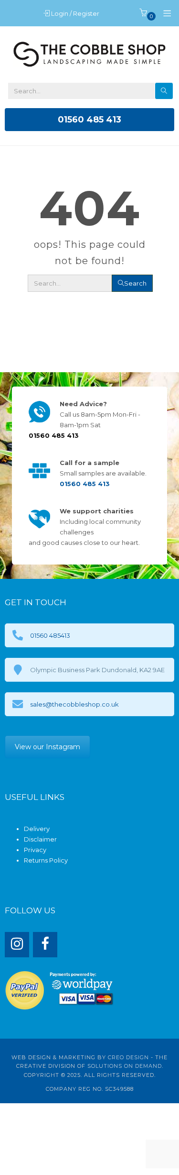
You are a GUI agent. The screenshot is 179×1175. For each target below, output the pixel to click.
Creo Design (128, 1057)
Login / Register (76, 13)
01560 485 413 (89, 119)
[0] (143, 13)
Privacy (35, 850)
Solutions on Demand (124, 1066)
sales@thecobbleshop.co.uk (74, 704)
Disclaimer (40, 839)
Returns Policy (46, 860)
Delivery (37, 828)
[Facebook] (45, 944)
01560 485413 (50, 635)
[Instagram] (17, 944)
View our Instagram (47, 747)
